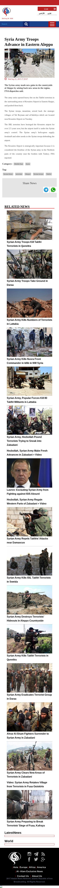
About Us (37, 876)
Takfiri (48, 174)
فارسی (41, 13)
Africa (32, 867)
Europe (23, 867)
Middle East (18, 164)
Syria (28, 164)
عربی (49, 13)
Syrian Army (8, 174)
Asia (15, 867)
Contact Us (23, 876)
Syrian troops (38, 174)
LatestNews (13, 832)
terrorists (19, 174)
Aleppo (27, 174)
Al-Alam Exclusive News (29, 871)
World (9, 841)
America (41, 867)
